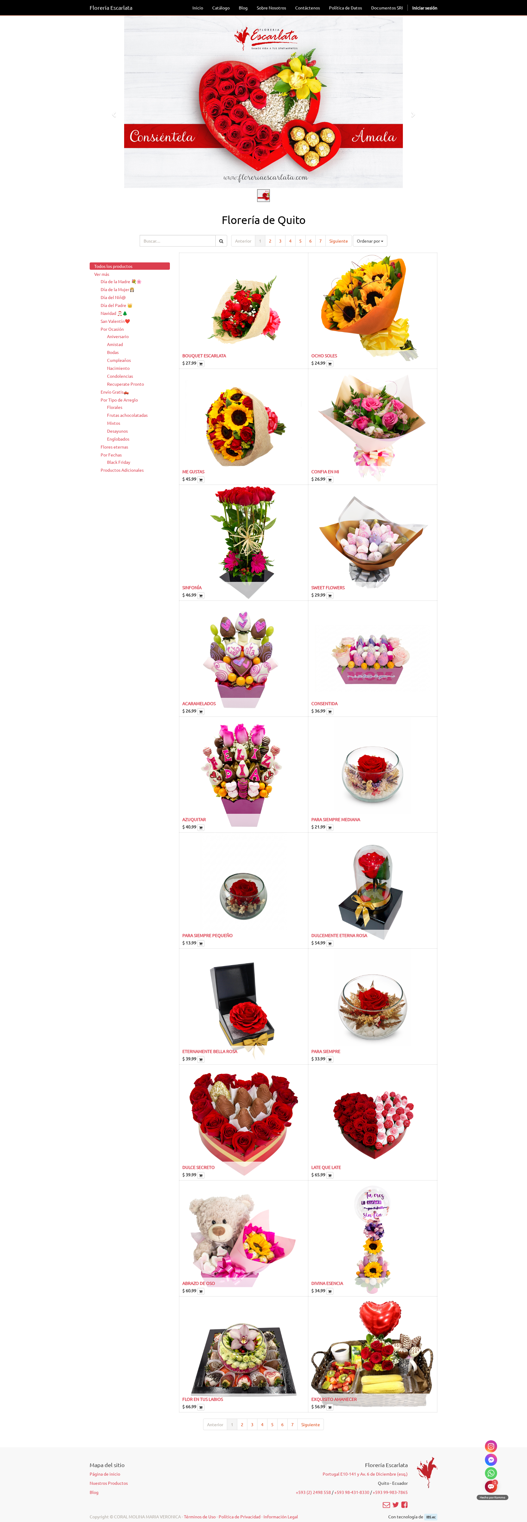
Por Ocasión (112, 329)
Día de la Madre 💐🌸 (121, 281)
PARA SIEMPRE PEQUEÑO (207, 935)
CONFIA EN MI (325, 471)
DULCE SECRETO (198, 1167)
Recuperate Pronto (125, 384)
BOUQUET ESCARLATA (204, 355)
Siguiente (338, 240)
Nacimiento (118, 368)
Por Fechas (111, 454)
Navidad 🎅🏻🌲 (114, 313)
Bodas (113, 352)
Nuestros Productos (109, 1483)
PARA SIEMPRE (325, 1051)
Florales (114, 407)
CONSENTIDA (324, 703)
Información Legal (281, 1516)
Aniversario (118, 336)
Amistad (115, 344)
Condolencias (120, 376)
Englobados (118, 439)
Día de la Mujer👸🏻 (117, 289)
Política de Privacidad (239, 1516)
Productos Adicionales (122, 470)
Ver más (101, 274)
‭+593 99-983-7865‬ (390, 1492)
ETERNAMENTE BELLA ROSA (209, 1051)
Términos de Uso (200, 1516)
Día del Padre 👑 (116, 305)
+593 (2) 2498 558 (313, 1492)
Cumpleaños (119, 360)
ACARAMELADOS (199, 703)
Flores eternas (114, 446)
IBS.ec (431, 1516)
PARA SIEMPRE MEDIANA (335, 819)
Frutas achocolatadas (127, 415)
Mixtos (113, 423)
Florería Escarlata (111, 7)
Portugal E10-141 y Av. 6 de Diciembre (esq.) (365, 1474)
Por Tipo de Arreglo (119, 399)
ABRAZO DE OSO (198, 1283)
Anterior (243, 240)
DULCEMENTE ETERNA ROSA (339, 935)
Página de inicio (105, 1474)
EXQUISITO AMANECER (334, 1399)
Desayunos (117, 431)
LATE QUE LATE (326, 1167)
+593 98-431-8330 (351, 1492)
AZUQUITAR (194, 819)
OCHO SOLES (324, 355)
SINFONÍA (192, 587)
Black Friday (118, 462)
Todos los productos (113, 266)
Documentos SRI (387, 7)
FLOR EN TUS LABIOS (202, 1399)
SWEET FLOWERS (328, 587)
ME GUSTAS (193, 471)
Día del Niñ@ (113, 297)
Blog (94, 1492)
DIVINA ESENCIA (327, 1283)
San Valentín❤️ (115, 321)
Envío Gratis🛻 (115, 392)
